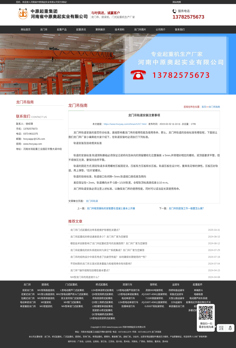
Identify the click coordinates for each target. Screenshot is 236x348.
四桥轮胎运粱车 (176, 290)
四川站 (119, 341)
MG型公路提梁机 (46, 294)
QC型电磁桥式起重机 (102, 314)
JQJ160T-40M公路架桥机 (154, 294)
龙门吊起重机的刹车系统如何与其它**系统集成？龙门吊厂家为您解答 (107, 250)
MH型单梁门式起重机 (72, 306)
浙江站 (103, 341)
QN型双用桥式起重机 (102, 294)
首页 (204, 107)
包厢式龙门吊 (28, 298)
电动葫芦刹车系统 (198, 298)
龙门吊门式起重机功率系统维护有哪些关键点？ (95, 230)
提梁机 (45, 284)
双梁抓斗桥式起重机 (102, 310)
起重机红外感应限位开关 (198, 302)
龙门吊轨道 (92, 201)
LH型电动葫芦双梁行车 (128, 290)
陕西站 (150, 341)
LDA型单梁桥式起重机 (102, 290)
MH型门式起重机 (72, 302)
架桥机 (153, 284)
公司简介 (160, 29)
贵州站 (127, 341)
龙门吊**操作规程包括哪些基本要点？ (90, 270)
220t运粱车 (176, 302)
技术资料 (119, 29)
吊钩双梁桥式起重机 (102, 298)
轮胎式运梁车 (176, 294)
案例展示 (100, 29)
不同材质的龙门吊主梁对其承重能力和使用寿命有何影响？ (101, 263)
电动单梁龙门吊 (28, 302)
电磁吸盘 (198, 294)
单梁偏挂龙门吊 (28, 306)
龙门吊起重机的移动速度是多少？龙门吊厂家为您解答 (99, 236)
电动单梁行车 (128, 298)
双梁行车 (127, 284)
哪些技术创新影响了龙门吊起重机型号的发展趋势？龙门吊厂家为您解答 (108, 243)
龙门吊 (43, 29)
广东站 (80, 341)
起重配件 (197, 284)
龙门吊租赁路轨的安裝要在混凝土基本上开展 (111, 208)
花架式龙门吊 (28, 294)
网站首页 (26, 29)
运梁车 (175, 284)
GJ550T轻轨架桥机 (154, 306)
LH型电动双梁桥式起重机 (102, 318)
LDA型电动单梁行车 (128, 302)
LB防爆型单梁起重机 (102, 306)
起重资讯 (81, 29)
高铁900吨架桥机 (154, 290)
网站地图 (177, 2)
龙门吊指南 (214, 107)
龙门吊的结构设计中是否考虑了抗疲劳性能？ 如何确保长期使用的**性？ (109, 256)
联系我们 (180, 29)
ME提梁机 (46, 302)
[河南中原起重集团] (52, 13)
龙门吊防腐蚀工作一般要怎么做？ (187, 208)
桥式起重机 (102, 284)
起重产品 (62, 29)
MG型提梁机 (46, 306)
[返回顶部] (230, 328)
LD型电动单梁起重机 (128, 294)
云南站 (96, 341)
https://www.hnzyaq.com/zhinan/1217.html (125, 124)
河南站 (134, 341)
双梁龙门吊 (28, 290)
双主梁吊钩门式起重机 (72, 298)
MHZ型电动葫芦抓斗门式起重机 (72, 294)
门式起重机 (71, 284)
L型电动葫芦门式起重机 (72, 290)
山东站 (88, 341)
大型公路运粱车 (176, 298)
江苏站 (111, 341)
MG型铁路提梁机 (46, 290)
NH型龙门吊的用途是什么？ (85, 277)
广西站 (142, 341)
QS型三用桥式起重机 (102, 302)
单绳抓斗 (198, 290)
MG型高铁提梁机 (46, 298)
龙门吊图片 (140, 29)
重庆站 (157, 341)
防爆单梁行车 (128, 306)
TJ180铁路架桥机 (154, 298)
